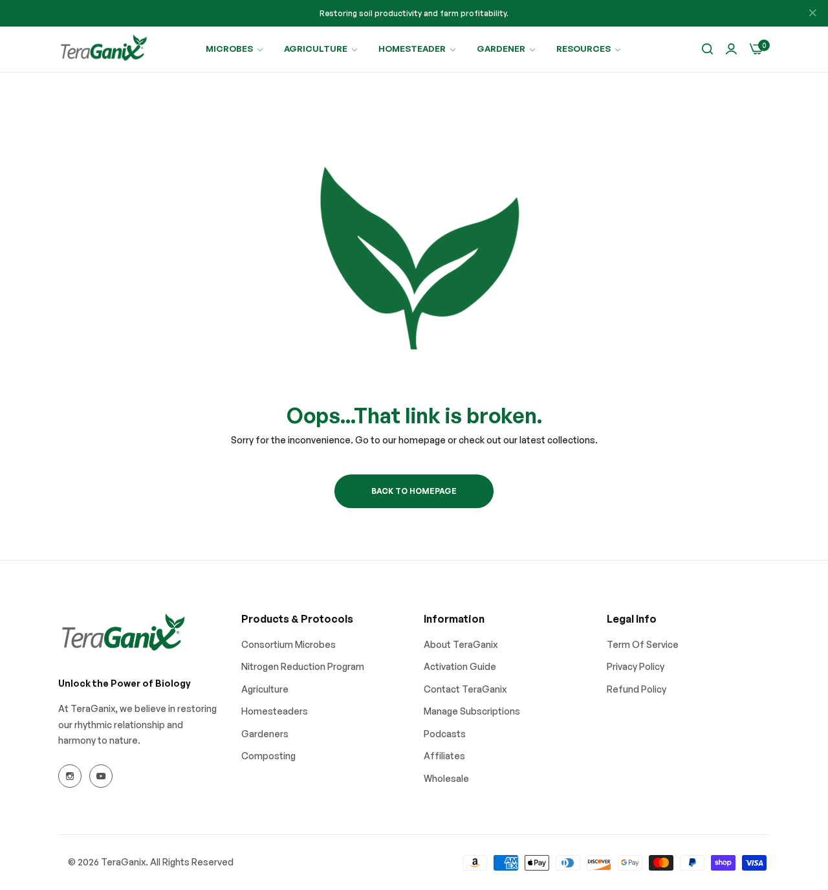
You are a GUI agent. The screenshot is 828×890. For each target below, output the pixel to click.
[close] (812, 13)
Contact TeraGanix (465, 689)
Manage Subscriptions (472, 711)
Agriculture (265, 689)
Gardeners (265, 733)
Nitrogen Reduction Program (302, 666)
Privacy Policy (635, 666)
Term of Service (643, 644)
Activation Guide (460, 666)
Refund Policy (636, 689)
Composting (268, 755)
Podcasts (445, 733)
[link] (235, 49)
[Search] (707, 49)
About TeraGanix (460, 644)
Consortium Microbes (288, 644)
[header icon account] (731, 49)
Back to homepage (414, 491)
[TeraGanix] (103, 49)
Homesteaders (274, 711)
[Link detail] (70, 776)
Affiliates (444, 755)
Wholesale (446, 778)
